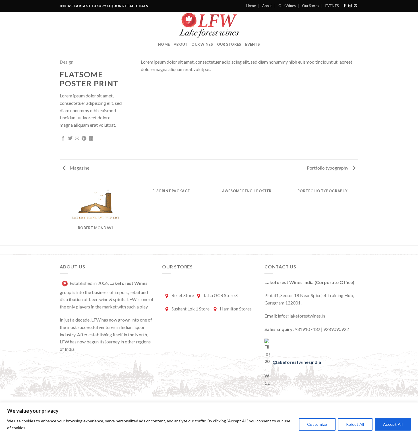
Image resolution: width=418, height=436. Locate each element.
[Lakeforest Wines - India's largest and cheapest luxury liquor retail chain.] (209, 25)
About (267, 5)
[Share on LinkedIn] (91, 138)
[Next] (357, 215)
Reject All (355, 424)
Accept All (393, 424)
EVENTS (332, 5)
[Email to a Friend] (77, 138)
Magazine (79, 167)
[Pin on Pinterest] (84, 138)
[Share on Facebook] (63, 138)
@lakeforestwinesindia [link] (296, 362)
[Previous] (61, 215)
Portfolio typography (328, 167)
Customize (317, 424)
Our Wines (287, 5)
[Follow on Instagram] (350, 6)
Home (251, 5)
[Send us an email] (355, 6)
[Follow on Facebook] (344, 6)
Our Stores (310, 5)
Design (66, 61)
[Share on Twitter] (70, 138)
